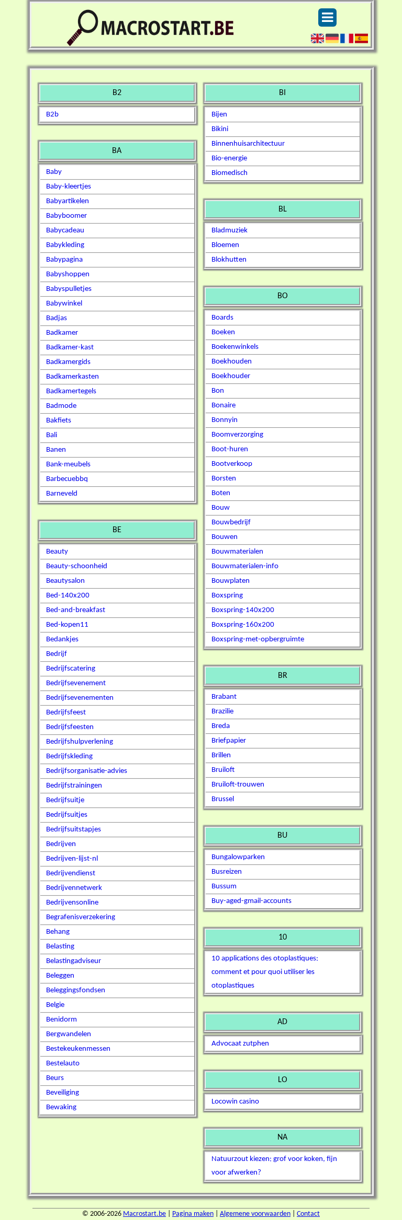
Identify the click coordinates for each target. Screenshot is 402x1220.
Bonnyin (224, 420)
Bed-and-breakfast (75, 610)
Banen (56, 450)
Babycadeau (65, 230)
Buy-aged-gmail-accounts (251, 901)
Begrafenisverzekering (80, 917)
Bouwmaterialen (237, 552)
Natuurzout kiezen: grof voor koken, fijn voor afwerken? (274, 1166)
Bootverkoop (231, 464)
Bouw (220, 508)
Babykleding (65, 245)
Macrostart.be (144, 1214)
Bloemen (225, 245)
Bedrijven (61, 844)
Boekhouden (231, 362)
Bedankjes (62, 639)
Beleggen (60, 976)
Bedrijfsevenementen (80, 698)
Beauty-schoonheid (76, 566)
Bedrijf (56, 654)
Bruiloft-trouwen (237, 785)
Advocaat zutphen (240, 1044)
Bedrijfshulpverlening (79, 742)
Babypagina (64, 260)
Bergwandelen (68, 1034)
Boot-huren (229, 449)
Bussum (224, 886)
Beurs (55, 1078)
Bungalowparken (238, 857)
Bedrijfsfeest (66, 713)
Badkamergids (68, 362)
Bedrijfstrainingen (74, 786)
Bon (217, 391)
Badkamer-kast (70, 347)
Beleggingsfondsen (75, 990)
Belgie (55, 1005)
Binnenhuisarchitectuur (248, 144)
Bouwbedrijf (231, 522)
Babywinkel (64, 304)
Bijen (219, 115)
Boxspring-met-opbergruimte (257, 639)
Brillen (221, 755)
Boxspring (227, 596)
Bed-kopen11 (67, 625)
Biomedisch (229, 173)
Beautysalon (65, 581)
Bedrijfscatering (70, 669)
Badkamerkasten (72, 377)
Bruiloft (222, 770)
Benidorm (61, 1020)
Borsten (223, 479)
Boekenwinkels (235, 347)
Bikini (219, 129)
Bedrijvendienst (70, 873)
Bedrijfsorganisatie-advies (86, 771)
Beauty (57, 552)
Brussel (222, 799)
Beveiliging (62, 1093)
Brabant (224, 697)
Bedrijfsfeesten (70, 727)
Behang (58, 932)
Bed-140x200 (68, 596)
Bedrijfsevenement (76, 683)
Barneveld (61, 494)
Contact (308, 1214)
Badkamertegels (71, 391)
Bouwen (224, 537)
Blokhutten (229, 260)
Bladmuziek (229, 230)
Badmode (61, 406)
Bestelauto (63, 1064)
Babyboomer (66, 216)
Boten (220, 493)
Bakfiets (58, 421)
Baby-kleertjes (68, 187)
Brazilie (222, 711)
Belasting (60, 947)
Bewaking (61, 1107)
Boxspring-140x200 (242, 610)
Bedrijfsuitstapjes (73, 830)
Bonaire (223, 405)
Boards (222, 318)
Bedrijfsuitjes (66, 815)
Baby (54, 172)
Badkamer (62, 333)
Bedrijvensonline (72, 903)
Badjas (56, 318)
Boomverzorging (237, 435)
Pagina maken (193, 1214)
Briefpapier (228, 741)
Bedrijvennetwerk (74, 888)
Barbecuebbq (67, 479)
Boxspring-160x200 (242, 625)
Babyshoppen (68, 274)
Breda (220, 726)
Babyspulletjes (69, 289)
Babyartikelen (67, 201)
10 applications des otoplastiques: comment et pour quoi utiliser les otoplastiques (264, 972)
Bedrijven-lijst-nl (72, 859)
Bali (51, 435)
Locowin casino (235, 1102)
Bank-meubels (68, 464)
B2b (52, 115)
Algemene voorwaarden (255, 1214)
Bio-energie (229, 158)
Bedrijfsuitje (65, 800)
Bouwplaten (230, 581)
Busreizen (226, 872)
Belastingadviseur (73, 961)
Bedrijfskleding (69, 756)
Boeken (223, 332)
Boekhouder (230, 376)
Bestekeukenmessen (78, 1049)
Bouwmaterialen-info (244, 566)
